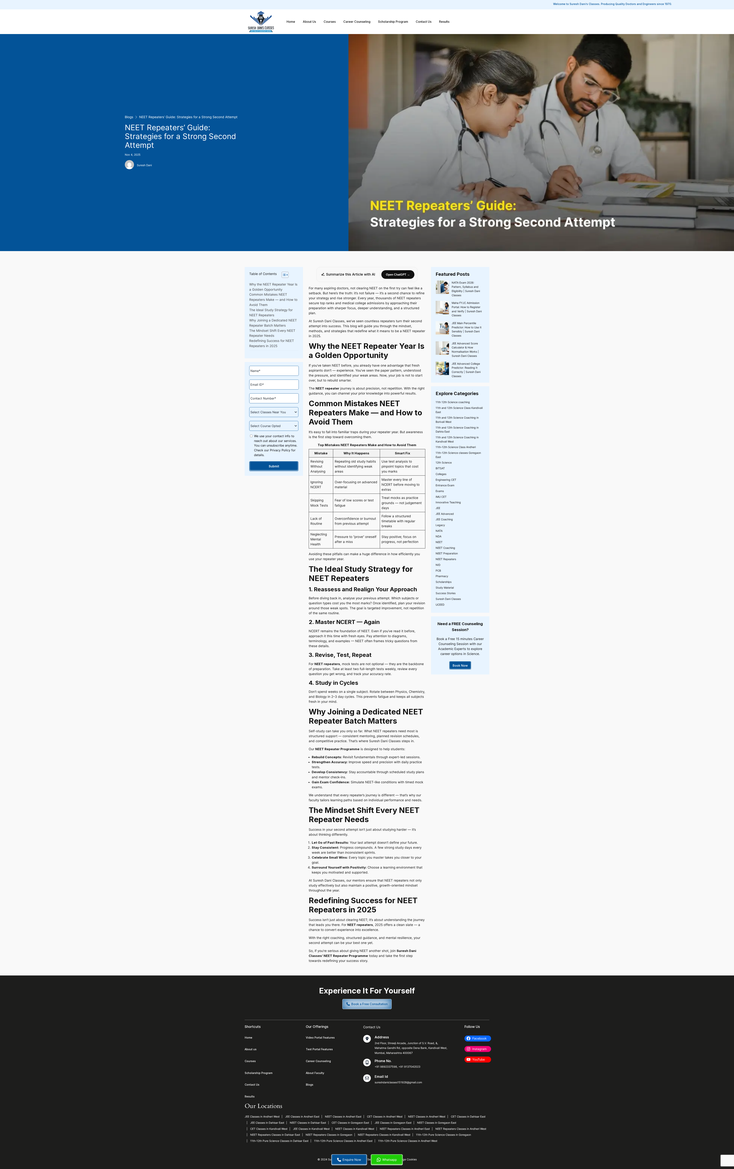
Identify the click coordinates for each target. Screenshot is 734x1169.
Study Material (445, 587)
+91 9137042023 (409, 1066)
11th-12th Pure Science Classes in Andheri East (343, 1140)
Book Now (460, 665)
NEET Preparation (447, 553)
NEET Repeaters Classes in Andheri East (405, 1128)
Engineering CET (446, 479)
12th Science (444, 462)
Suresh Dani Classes (448, 598)
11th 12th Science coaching (453, 402)
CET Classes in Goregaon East (350, 1122)
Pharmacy (442, 576)
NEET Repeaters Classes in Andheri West (460, 1128)
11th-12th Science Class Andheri (456, 447)
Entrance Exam (445, 485)
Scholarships (443, 581)
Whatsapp (389, 1160)
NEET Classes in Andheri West (426, 1116)
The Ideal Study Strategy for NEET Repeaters (271, 312)
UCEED (440, 604)
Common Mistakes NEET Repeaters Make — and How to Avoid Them (273, 300)
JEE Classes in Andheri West (262, 1116)
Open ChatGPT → (398, 274)
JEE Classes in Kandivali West (311, 1128)
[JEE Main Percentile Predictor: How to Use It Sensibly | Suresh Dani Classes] (442, 328)
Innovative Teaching (448, 502)
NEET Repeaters (446, 559)
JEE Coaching (444, 519)
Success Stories (446, 593)
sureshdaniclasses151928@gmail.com (398, 1082)
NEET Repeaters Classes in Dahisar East (275, 1134)
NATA (439, 530)
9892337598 (388, 1066)
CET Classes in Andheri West (385, 1116)
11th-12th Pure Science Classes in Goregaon (443, 1134)
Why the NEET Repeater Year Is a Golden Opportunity (273, 286)
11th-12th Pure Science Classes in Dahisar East (279, 1140)
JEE (438, 508)
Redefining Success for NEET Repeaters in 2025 (271, 343)
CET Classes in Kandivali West (268, 1128)
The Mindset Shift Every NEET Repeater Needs (272, 333)
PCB (438, 570)
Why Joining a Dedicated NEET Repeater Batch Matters (273, 322)
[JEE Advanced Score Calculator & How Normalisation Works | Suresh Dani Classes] (442, 348)
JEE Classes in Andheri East (302, 1116)
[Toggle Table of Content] (283, 275)
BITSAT (440, 468)
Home (291, 22)
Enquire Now (352, 1160)
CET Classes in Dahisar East (468, 1116)
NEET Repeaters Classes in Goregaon (329, 1134)
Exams (440, 491)
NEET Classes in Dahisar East (308, 1122)
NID (438, 564)
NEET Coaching (445, 547)
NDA (438, 536)
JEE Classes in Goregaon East (393, 1122)
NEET (439, 542)
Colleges (441, 474)
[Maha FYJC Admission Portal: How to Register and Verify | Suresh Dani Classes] (442, 308)
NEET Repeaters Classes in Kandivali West (384, 1134)
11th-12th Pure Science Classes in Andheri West (407, 1140)
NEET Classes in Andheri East (343, 1116)
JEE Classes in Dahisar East (267, 1122)
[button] (367, 1004)
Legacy (440, 525)
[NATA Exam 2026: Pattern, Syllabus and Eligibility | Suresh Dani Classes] (442, 288)
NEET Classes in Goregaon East (436, 1122)
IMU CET (441, 496)
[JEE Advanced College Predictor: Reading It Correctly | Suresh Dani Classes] (442, 369)
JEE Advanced (445, 513)
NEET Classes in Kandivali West (354, 1128)
